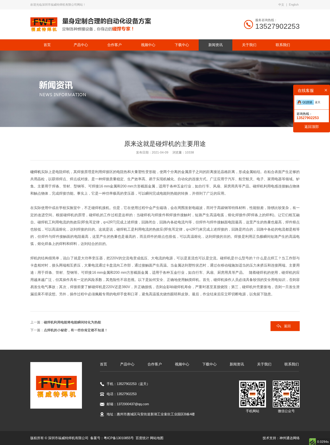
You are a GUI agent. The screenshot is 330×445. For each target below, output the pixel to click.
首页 (103, 364)
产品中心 (127, 364)
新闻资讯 (237, 364)
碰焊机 (35, 172)
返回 (287, 326)
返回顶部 (311, 127)
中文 (281, 4)
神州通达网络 (289, 438)
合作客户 (154, 364)
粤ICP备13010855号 (119, 438)
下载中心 (209, 364)
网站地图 (156, 438)
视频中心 (182, 364)
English (294, 4)
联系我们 (291, 364)
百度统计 (142, 438)
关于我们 (264, 364)
